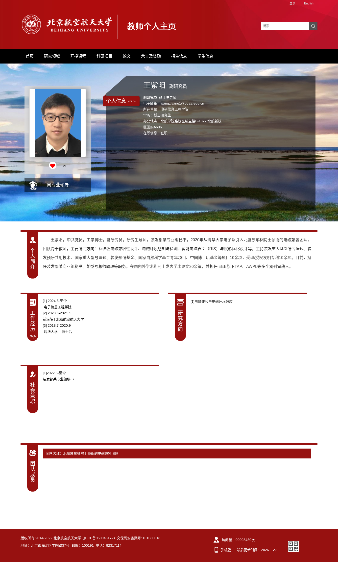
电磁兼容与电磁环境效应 (213, 301)
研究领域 (52, 56)
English (309, 3)
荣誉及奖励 (151, 56)
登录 (292, 3)
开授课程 (78, 56)
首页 (30, 56)
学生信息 (205, 56)
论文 (127, 56)
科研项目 (104, 56)
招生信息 (179, 56)
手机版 (225, 550)
